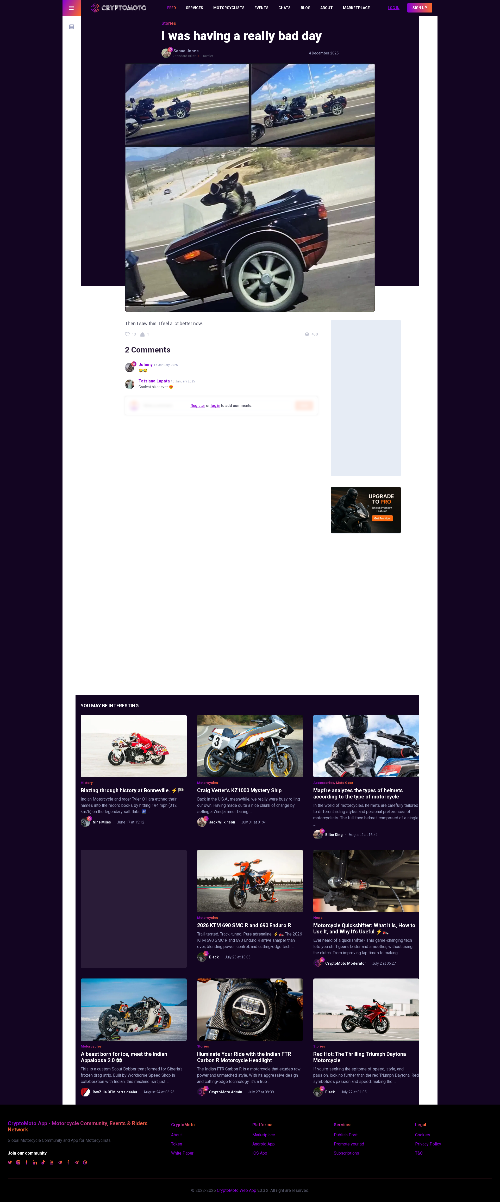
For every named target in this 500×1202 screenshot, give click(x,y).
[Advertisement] (366, 398)
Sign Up (420, 8)
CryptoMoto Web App (236, 1190)
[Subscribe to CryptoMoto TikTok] (43, 1163)
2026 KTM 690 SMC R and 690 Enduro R (244, 925)
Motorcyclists (229, 8)
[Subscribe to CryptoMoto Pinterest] (85, 1163)
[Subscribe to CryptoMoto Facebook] (26, 1163)
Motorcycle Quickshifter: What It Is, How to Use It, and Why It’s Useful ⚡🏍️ (364, 928)
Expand (71, 8)
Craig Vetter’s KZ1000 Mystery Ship (239, 790)
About (326, 8)
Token (176, 1144)
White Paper (182, 1153)
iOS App (259, 1153)
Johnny (146, 364)
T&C (419, 1153)
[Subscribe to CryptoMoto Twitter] (10, 1163)
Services (194, 8)
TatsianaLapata (154, 381)
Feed (171, 8)
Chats (284, 8)
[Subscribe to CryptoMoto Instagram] (18, 1163)
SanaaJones (186, 50)
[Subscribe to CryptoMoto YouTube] (51, 1163)
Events (261, 8)
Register (198, 406)
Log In (393, 8)
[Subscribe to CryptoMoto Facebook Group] (68, 1163)
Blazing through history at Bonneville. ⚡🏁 (132, 790)
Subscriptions (346, 1153)
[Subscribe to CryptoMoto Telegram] (60, 1163)
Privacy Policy (428, 1144)
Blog (305, 8)
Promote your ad (349, 1144)
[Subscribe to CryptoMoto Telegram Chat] (76, 1163)
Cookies (422, 1134)
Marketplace (263, 1134)
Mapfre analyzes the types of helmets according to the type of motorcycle (358, 793)
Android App (263, 1144)
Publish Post (346, 1134)
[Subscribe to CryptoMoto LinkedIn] (35, 1163)
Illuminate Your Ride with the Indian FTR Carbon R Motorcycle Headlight (244, 1057)
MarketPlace (356, 8)
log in (215, 406)
